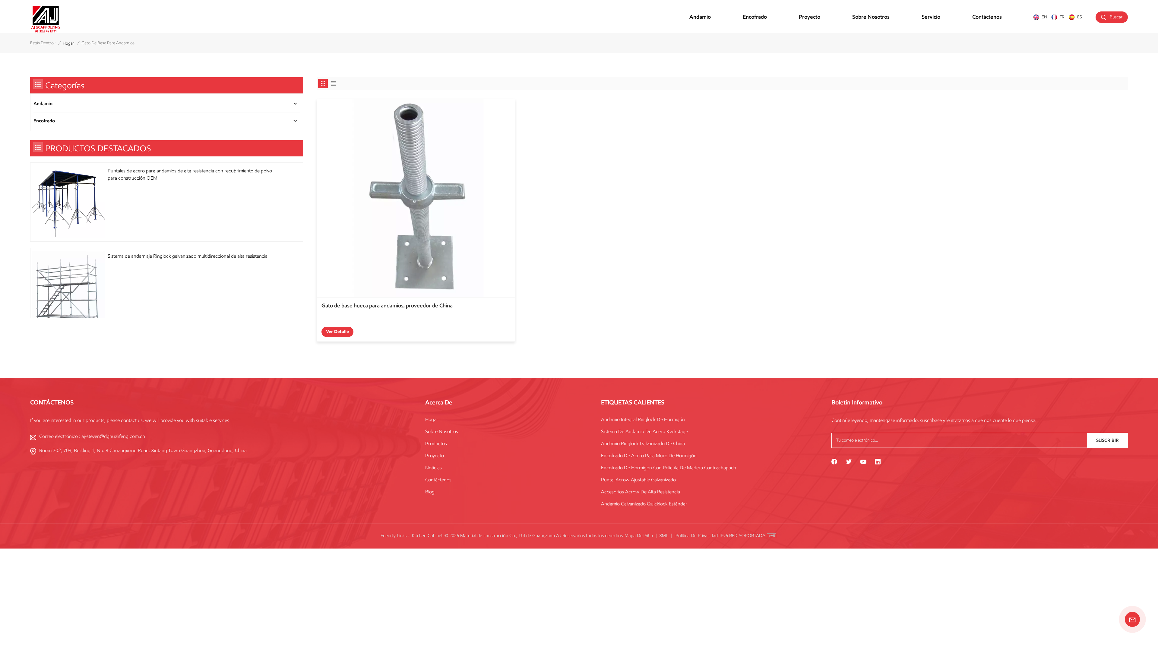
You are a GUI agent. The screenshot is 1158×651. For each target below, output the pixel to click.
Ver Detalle (337, 331)
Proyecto (809, 17)
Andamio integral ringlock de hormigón (643, 419)
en (1044, 17)
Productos (436, 443)
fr (1062, 17)
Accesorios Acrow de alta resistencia (640, 492)
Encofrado (755, 17)
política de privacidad (697, 535)
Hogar (431, 419)
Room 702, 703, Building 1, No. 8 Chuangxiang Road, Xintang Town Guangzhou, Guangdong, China (143, 450)
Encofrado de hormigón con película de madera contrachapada (668, 467)
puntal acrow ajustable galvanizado (638, 480)
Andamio (700, 17)
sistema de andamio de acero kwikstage (644, 431)
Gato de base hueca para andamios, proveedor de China (387, 305)
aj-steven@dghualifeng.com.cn (113, 436)
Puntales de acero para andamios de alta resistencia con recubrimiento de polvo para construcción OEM (190, 174)
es (1079, 17)
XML (663, 535)
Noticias (433, 467)
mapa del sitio (639, 535)
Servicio (931, 17)
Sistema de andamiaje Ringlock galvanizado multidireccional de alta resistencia (187, 256)
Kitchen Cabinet (427, 535)
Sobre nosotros (871, 17)
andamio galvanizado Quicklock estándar (644, 504)
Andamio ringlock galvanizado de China (643, 443)
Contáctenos (987, 17)
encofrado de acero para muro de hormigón (649, 455)
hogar (68, 43)
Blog (430, 492)
